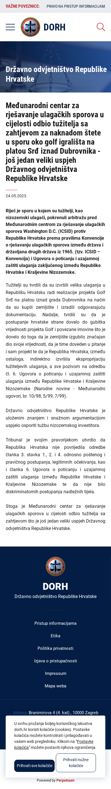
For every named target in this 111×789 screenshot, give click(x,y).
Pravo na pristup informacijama (77, 6)
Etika (55, 635)
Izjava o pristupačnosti (55, 660)
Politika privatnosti (55, 648)
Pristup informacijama (55, 623)
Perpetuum (65, 780)
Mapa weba (55, 686)
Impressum (55, 673)
